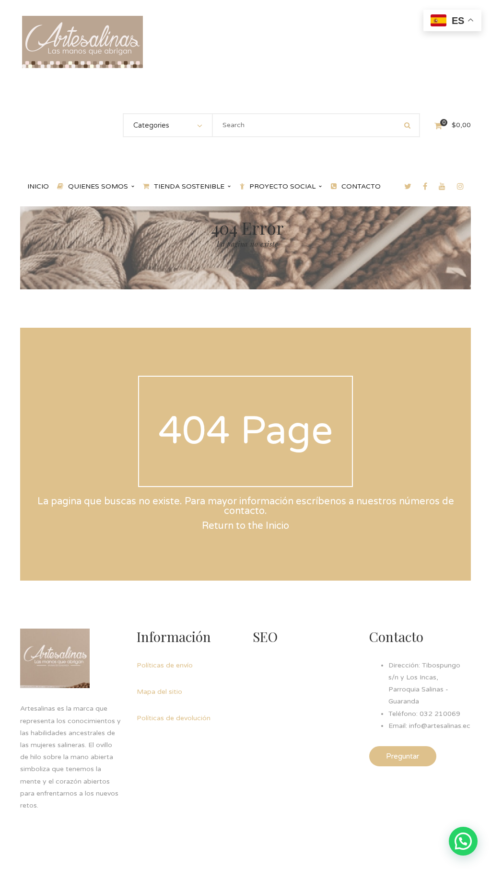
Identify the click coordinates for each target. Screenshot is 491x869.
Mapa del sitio (159, 692)
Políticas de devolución (173, 718)
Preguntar (402, 756)
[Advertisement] (325, 719)
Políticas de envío (165, 665)
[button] (463, 841)
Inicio (277, 526)
